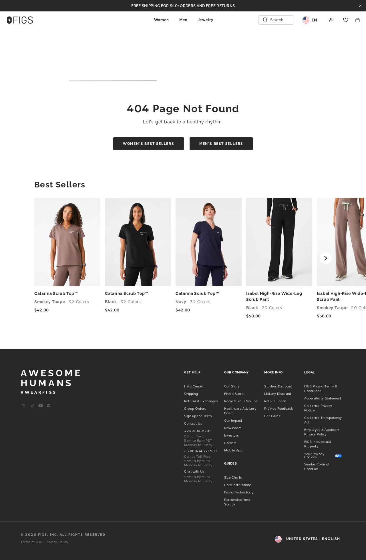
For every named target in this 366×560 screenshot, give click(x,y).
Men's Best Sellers (221, 144)
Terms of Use (31, 542)
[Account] (331, 20)
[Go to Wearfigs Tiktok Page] (32, 406)
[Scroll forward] (326, 258)
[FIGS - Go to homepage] (20, 20)
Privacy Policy (56, 542)
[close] (360, 6)
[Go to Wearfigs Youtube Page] (40, 406)
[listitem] (193, 386)
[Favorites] (345, 20)
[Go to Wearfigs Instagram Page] (23, 406)
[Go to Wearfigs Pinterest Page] (48, 406)
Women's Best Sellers (148, 144)
